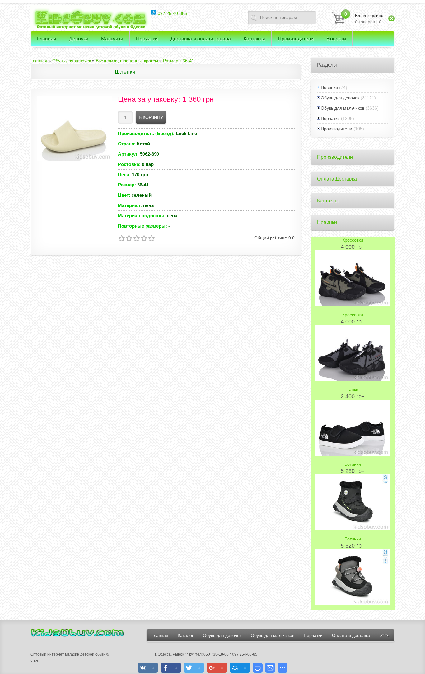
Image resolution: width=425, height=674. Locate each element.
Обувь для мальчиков (342, 108)
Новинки (329, 87)
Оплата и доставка (351, 635)
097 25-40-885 (171, 13)
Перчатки (330, 118)
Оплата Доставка (337, 178)
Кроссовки (352, 240)
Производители (336, 128)
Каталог (186, 635)
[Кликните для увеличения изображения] (74, 128)
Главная (160, 635)
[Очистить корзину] (391, 18)
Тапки (352, 389)
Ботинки (352, 464)
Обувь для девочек (340, 97)
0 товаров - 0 (369, 18)
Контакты (328, 200)
